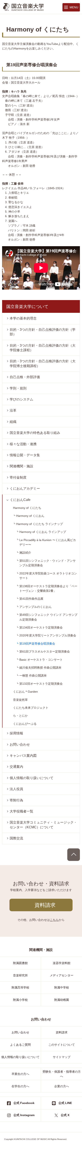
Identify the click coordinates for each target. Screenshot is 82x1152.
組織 (13, 421)
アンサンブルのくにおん (35, 606)
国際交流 (16, 838)
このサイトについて (61, 1044)
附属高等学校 (20, 987)
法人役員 (16, 789)
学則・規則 (18, 388)
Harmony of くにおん (30, 515)
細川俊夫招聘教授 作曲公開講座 (40, 667)
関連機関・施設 (21, 466)
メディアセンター (61, 975)
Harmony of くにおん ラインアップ (42, 532)
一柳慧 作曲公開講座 (33, 675)
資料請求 (45, 905)
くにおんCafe (20, 500)
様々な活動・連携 (23, 444)
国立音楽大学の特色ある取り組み (35, 433)
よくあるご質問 (20, 1044)
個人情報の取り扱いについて (31, 778)
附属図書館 (20, 963)
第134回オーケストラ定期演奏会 (41, 627)
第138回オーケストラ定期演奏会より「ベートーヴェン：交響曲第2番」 (48, 588)
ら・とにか (20, 715)
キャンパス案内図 (23, 755)
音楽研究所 (20, 975)
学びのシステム (21, 399)
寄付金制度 (18, 477)
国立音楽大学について (27, 306)
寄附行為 (16, 800)
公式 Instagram (23, 1115)
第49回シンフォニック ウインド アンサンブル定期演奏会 (48, 617)
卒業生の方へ (20, 1074)
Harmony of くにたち (27, 507)
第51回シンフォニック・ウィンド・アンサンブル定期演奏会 (47, 563)
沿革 (13, 410)
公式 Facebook (23, 1103)
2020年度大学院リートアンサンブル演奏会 (47, 635)
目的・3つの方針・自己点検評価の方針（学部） (42, 332)
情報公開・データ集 (25, 455)
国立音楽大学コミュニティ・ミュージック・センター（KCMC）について (43, 825)
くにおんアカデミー (25, 488)
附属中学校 (61, 987)
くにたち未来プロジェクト (30, 707)
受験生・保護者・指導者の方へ (61, 1074)
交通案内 (16, 766)
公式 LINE (65, 1103)
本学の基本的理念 (23, 318)
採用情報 (16, 733)
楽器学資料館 (61, 963)
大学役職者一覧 (21, 811)
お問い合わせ (20, 744)
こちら (54, 919)
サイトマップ (61, 1057)
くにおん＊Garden (25, 691)
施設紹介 (25, 552)
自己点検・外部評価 (25, 377)
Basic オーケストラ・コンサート (41, 659)
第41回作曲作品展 (31, 598)
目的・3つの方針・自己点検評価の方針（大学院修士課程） (42, 348)
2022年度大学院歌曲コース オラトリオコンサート (48, 576)
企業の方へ (61, 1086)
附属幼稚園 (61, 999)
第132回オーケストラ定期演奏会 (41, 683)
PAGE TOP (73, 854)
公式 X (65, 1115)
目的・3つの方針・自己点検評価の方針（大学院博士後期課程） (42, 363)
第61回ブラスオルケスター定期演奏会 (44, 651)
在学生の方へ (20, 1086)
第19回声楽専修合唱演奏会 (37, 643)
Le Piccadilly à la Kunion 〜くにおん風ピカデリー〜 (47, 542)
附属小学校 (20, 999)
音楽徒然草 (20, 699)
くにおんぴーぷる (25, 723)
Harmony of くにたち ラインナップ (39, 524)
